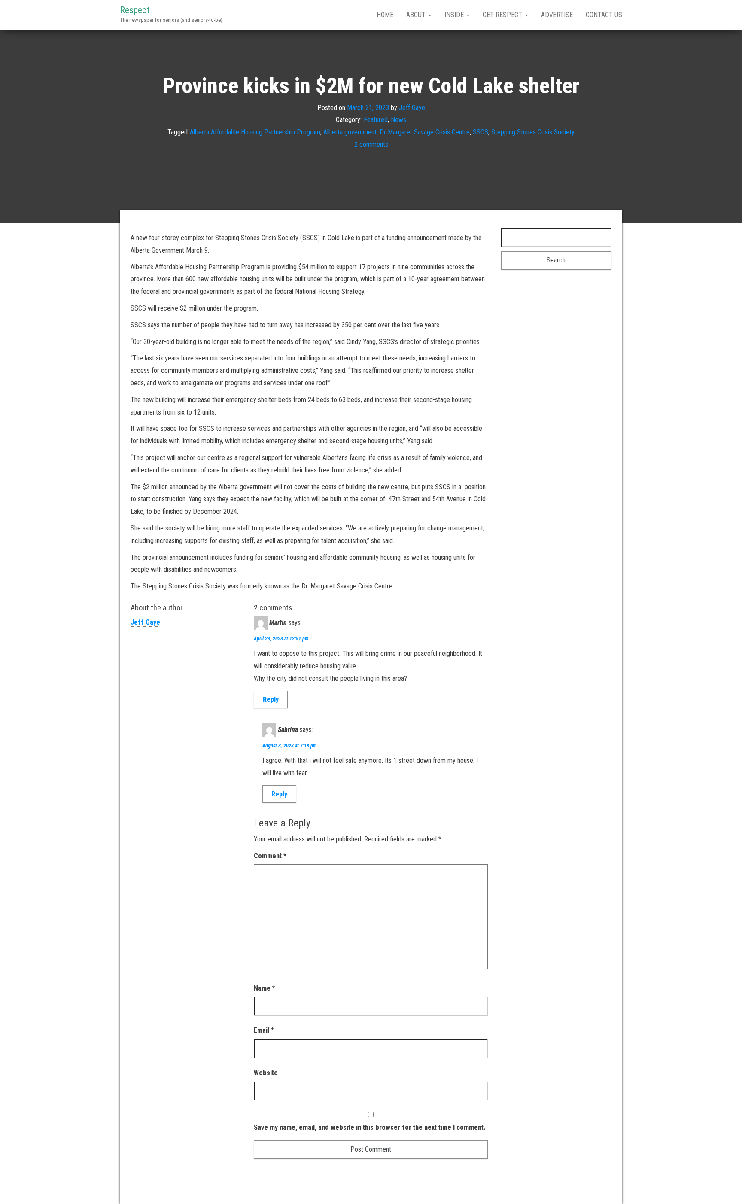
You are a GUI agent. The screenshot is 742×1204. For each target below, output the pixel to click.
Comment (270, 856)
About (416, 15)
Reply (271, 699)
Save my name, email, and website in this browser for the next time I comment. (369, 1127)
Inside (454, 15)
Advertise (557, 15)
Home (385, 15)
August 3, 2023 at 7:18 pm (289, 746)
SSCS (480, 132)
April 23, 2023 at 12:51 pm (281, 639)
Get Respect (503, 15)
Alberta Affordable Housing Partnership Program (255, 132)
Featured (376, 120)
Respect (134, 10)
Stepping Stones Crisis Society (533, 132)
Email (264, 1030)
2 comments (371, 144)
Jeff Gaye (412, 107)
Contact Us (604, 15)
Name (264, 988)
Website (266, 1073)
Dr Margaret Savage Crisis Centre (425, 132)
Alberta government (350, 132)
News (398, 120)
